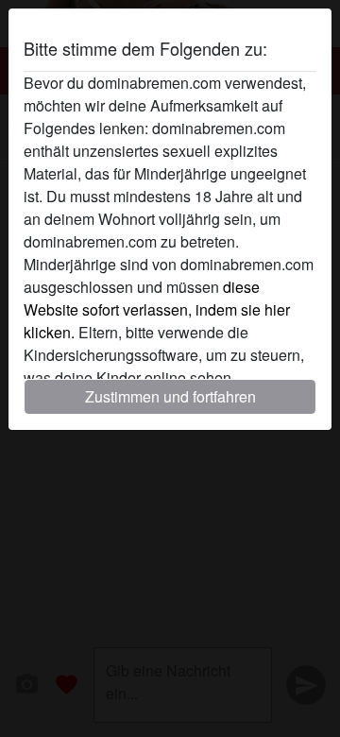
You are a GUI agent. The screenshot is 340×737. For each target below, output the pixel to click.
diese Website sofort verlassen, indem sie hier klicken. (157, 309)
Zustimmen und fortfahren (170, 396)
